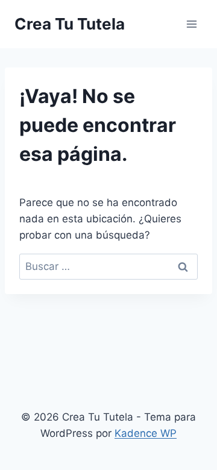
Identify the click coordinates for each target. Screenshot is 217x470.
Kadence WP (146, 433)
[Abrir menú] (191, 23)
